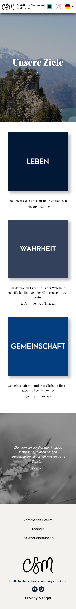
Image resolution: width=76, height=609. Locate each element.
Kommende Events (38, 520)
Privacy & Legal (38, 597)
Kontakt (38, 529)
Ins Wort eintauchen (38, 538)
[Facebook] (35, 589)
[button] (49, 6)
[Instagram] (58, 7)
